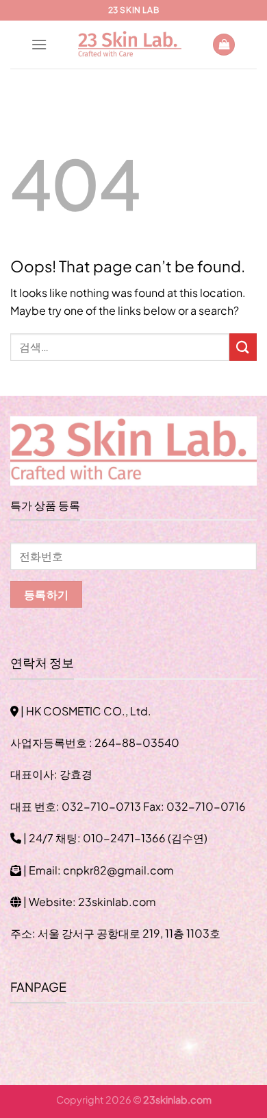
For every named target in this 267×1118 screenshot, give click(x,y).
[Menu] (39, 44)
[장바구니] (224, 45)
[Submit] (243, 346)
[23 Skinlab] (129, 44)
